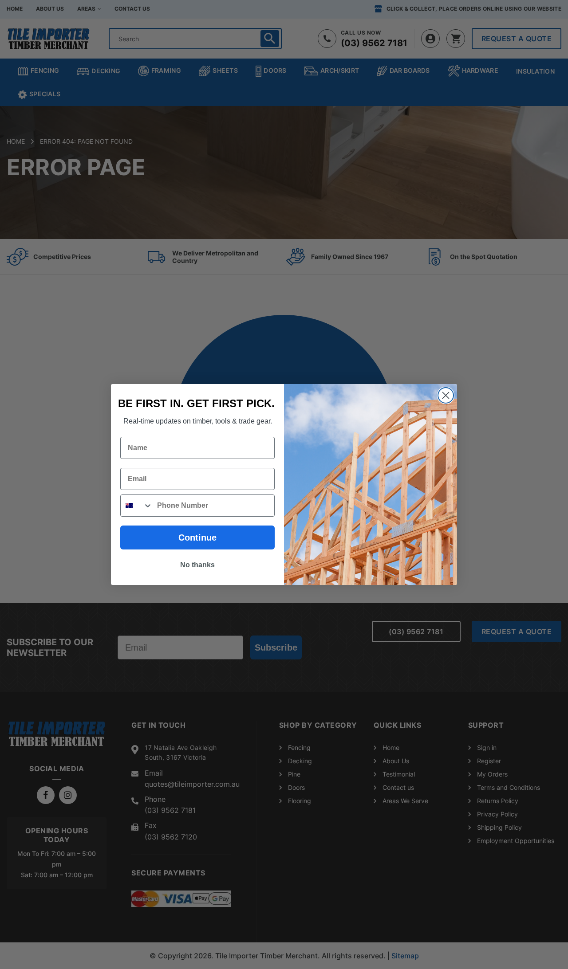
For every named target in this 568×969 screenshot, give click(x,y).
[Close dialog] (446, 395)
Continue (197, 537)
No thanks (197, 565)
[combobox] (137, 505)
